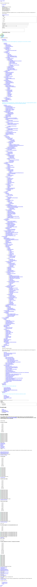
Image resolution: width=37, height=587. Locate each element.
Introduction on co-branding (10, 72)
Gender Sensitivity (12, 61)
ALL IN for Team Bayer (9, 108)
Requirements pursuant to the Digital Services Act (16, 145)
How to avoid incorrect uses (10, 364)
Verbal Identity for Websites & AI (12, 69)
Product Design (11, 303)
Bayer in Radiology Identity (12, 313)
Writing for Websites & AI (9, 162)
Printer (10, 284)
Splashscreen (9, 183)
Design (7, 176)
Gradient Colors (11, 254)
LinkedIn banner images (3, 499)
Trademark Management (9, 81)
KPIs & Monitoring (10, 308)
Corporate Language (10, 58)
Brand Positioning (8, 48)
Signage (7, 79)
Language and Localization (11, 213)
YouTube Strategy (10, 131)
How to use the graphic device (10, 362)
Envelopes (7, 334)
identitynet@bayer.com (5, 14)
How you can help (6, 354)
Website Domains (11, 139)
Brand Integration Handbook (10, 311)
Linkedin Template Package (4, 573)
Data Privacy (7, 98)
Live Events (9, 95)
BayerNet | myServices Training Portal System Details (15, 206)
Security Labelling (8, 337)
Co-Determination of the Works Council (13, 216)
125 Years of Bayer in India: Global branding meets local (14, 379)
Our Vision (9, 307)
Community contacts (3, 579)
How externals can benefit (7, 397)
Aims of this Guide (10, 195)
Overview (5, 43)
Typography (9, 54)
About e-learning (10, 194)
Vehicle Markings (6, 345)
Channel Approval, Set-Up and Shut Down (12, 118)
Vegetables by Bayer (9, 381)
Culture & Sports (8, 110)
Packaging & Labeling (11, 316)
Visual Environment (8, 77)
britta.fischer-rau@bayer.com (4, 452)
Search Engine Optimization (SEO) (11, 148)
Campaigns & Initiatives (7, 105)
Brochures (9, 93)
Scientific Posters (6, 340)
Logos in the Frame (12, 257)
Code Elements (11, 251)
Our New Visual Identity (9, 244)
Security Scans (11, 160)
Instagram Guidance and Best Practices (13, 123)
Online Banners (2, 446)
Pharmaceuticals (6, 312)
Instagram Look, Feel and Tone (12, 124)
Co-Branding (6, 71)
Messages (9, 88)
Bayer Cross (7, 49)
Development (8, 154)
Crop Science (6, 243)
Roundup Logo (11, 295)
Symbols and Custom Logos (10, 82)
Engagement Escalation (9, 233)
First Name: (4, 23)
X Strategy (9, 126)
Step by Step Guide (12, 259)
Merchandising (11, 291)
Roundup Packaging (10, 304)
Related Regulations (9, 99)
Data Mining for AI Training (13, 146)
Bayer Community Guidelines (10, 231)
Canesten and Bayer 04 (9, 377)
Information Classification (11, 212)
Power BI (7, 342)
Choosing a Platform (10, 175)
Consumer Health (6, 310)
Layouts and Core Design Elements (13, 197)
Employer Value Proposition (10, 85)
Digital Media (10, 268)
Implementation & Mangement (10, 223)
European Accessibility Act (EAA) (14, 144)
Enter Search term (2, 400)
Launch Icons (9, 180)
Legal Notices (10, 181)
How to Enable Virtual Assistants (12, 226)
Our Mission (7, 51)
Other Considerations (9, 209)
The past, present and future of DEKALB (12, 367)
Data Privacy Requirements (11, 173)
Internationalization (10, 184)
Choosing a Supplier (10, 169)
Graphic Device (10, 55)
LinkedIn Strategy (10, 129)
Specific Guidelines (10, 165)
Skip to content (2, 0)
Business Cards (8, 330)
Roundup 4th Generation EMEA (12, 297)
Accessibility (11, 65)
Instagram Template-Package (4, 570)
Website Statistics (11, 156)
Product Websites (10, 151)
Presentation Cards (8, 336)
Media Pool (3, 383)
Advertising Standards (7, 111)
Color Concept (11, 253)
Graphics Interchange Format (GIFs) (11, 132)
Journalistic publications (9, 76)
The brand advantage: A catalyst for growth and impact (13, 380)
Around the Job (8, 320)
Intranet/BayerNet (10, 153)
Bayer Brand (4, 39)
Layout (9, 258)
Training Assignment (10, 211)
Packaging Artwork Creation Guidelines (13, 281)
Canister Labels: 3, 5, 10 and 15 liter (14, 278)
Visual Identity (8, 52)
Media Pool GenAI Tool (7, 389)
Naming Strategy (10, 179)
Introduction (7, 136)
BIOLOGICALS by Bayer (11, 285)
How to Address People (11, 359)
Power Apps (7, 343)
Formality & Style (10, 67)
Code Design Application (9, 261)
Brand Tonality (10, 59)
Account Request (4, 391)
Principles (9, 177)
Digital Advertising (8, 114)
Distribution (9, 189)
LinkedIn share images (3, 568)
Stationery (5, 329)
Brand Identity (11, 298)
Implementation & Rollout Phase (12, 205)
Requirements (8, 228)
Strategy (9, 164)
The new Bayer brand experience (10, 371)
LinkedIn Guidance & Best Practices (13, 128)
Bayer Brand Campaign (9, 106)
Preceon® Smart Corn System (10, 375)
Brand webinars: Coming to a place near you (12, 374)
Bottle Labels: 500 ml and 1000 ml (14, 277)
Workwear (5, 344)
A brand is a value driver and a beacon (11, 369)
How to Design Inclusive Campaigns (13, 360)
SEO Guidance (10, 149)
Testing (9, 187)
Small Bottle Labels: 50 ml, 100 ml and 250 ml (16, 276)
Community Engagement (7, 230)
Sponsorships (8, 75)
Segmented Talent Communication (11, 86)
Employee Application (5, 317)
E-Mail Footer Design (9, 328)
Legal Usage (11, 293)
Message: (3, 27)
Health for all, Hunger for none (10, 323)
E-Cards (5, 319)
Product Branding (4, 236)
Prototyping (9, 186)
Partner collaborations (9, 74)
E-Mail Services (11, 157)
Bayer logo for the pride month (12, 50)
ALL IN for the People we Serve (10, 107)
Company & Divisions (11, 66)
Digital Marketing (8, 306)
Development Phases (11, 200)
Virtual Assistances (6, 219)
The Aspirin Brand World (9, 376)
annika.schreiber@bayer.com (4, 451)
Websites (5, 135)
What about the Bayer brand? (8, 353)
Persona (9, 87)
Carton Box (11, 279)
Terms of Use (11, 171)
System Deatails (11, 208)
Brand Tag (9, 272)
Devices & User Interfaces (11, 315)
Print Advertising (8, 115)
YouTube (7, 130)
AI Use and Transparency (9, 46)
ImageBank (7, 305)
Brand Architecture (6, 80)
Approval (9, 168)
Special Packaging (12, 280)
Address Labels (8, 333)
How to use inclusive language (10, 358)
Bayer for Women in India (9, 370)
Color (8, 53)
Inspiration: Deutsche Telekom (10, 378)
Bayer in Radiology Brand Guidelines (13, 314)
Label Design (11, 266)
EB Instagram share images (4, 569)
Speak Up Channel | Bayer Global (11, 235)
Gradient (10, 252)
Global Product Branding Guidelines (9, 238)
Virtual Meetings (10, 96)
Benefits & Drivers (10, 222)
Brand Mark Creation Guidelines (14, 289)
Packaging (7, 241)
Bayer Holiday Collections (9, 322)
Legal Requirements (10, 142)
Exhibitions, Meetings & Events (10, 78)
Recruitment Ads (10, 91)
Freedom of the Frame (12, 255)
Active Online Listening (9, 234)
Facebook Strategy (10, 120)
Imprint (10, 143)
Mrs (4, 17)
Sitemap (1, 585)
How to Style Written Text (11, 361)
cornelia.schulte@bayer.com (4, 453)
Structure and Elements (12, 264)
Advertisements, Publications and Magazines (12, 239)
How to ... (5, 356)
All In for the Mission (9, 368)
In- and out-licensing (9, 73)
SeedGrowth (7, 373)
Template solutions (8, 331)
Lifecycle (9, 166)
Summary (9, 248)
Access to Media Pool (7, 387)
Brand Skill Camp (6, 355)
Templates (9, 198)
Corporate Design (10, 152)
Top (0, 586)
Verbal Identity (8, 57)
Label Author (11, 283)
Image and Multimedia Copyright (12, 56)
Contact (5, 398)
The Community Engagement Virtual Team (12, 232)
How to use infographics (9, 363)
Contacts (7, 134)
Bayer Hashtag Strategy (11, 68)
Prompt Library (8, 47)
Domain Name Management (12, 309)
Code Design (9, 250)
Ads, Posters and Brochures (11, 273)
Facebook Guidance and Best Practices (13, 121)
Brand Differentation (10, 249)
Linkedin (7, 127)
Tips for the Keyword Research (12, 150)
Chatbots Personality (9, 227)
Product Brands (8, 83)
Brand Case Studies (7, 365)
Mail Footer (5, 326)
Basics (7, 220)
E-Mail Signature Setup (9, 327)
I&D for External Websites (11, 158)
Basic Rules (13, 140)
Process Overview (12, 282)
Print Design (11, 302)
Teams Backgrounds (10, 270)
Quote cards (2, 537)
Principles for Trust (8, 45)
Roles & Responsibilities (11, 225)
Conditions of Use (4, 582)
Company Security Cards (9, 332)
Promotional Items (8, 116)
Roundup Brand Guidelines (10, 286)
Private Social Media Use (9, 133)
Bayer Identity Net (6, 396)
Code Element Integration (13, 260)
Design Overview (11, 263)
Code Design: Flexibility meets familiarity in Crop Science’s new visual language (17, 372)
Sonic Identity (8, 70)
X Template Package (3, 575)
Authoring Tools (10, 201)
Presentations (9, 262)
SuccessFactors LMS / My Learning (13, 207)
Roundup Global (10, 287)
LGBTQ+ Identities (12, 62)
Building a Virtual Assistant (11, 224)
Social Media (9, 94)
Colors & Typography (12, 290)
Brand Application (4, 100)
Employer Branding (7, 84)
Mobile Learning (10, 215)
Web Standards (11, 203)
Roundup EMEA (10, 294)
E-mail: (3, 26)
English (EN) (4, 4)
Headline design (10, 90)
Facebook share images (3, 567)
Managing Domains (12, 141)
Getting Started (8, 137)
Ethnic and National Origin (13, 63)
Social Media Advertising (9, 112)
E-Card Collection (8, 324)
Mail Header (6, 338)
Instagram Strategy (10, 122)
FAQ (6, 97)
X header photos (2, 477)
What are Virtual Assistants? (12, 221)
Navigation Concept (10, 178)
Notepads (7, 335)
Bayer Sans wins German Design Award (11, 366)
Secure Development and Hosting (14, 159)
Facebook (7, 119)
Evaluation (9, 204)
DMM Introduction (6, 390)
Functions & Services (11, 155)
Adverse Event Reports (11, 147)
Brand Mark (11, 288)
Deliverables (9, 214)
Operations (9, 190)
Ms (4, 19)
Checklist (9, 174)
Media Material (6, 341)
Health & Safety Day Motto (10, 109)
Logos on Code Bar (12, 256)
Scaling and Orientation (11, 182)
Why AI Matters (8, 44)
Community (2, 577)
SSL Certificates (11, 161)
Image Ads (9, 92)
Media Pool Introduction (7, 388)
